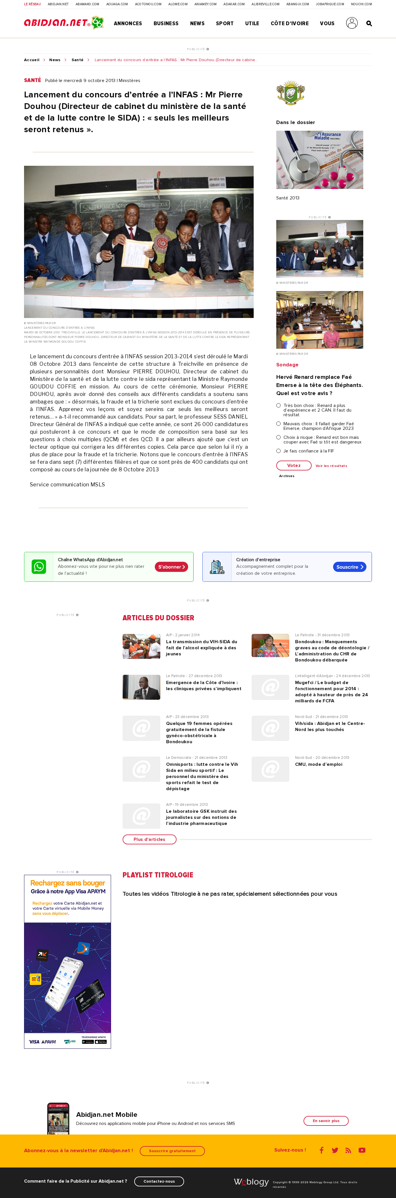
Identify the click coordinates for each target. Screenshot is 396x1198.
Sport (225, 23)
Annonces (128, 23)
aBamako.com (87, 4)
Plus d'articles (150, 839)
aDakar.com (234, 4)
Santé (78, 60)
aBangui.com (297, 4)
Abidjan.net (58, 4)
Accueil (31, 60)
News (197, 23)
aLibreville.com (265, 4)
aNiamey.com (206, 4)
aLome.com (178, 4)
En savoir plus (326, 1120)
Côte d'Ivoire (290, 23)
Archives (287, 476)
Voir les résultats (331, 466)
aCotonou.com (148, 4)
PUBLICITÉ (196, 49)
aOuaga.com (117, 4)
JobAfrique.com (330, 4)
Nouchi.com (361, 4)
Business (166, 23)
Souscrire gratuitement (172, 1150)
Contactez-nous (159, 1181)
